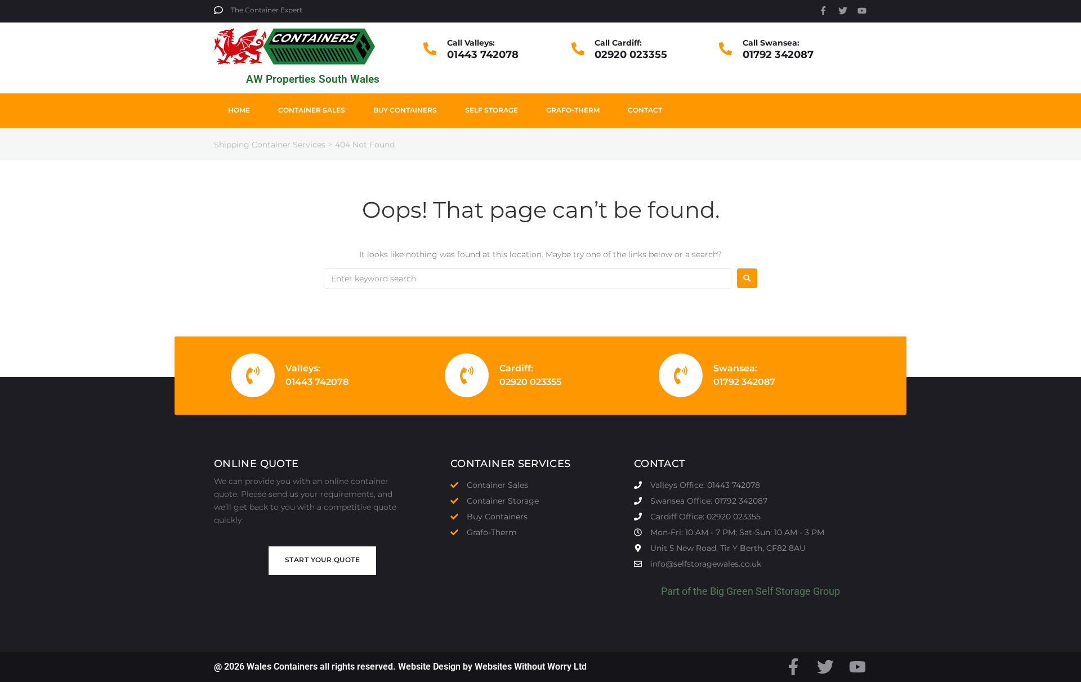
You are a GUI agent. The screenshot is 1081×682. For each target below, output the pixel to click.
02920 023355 (631, 54)
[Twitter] (843, 11)
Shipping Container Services (269, 145)
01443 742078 (483, 54)
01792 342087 (778, 54)
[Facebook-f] (823, 11)
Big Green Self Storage (760, 591)
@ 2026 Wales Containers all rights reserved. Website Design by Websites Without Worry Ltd (400, 666)
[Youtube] (862, 11)
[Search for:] (527, 278)
